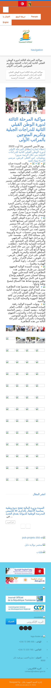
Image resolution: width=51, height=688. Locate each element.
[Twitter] (25, 628)
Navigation (37, 50)
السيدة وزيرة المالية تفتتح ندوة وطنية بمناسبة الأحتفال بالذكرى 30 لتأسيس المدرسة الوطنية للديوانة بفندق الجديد (25, 510)
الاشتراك (11, 621)
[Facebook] (30, 628)
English (6, 22)
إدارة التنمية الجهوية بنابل (31, 682)
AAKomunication (22, 685)
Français (34, 17)
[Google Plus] (21, 628)
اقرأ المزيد (10, 522)
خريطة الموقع (20, 17)
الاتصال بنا (6, 17)
